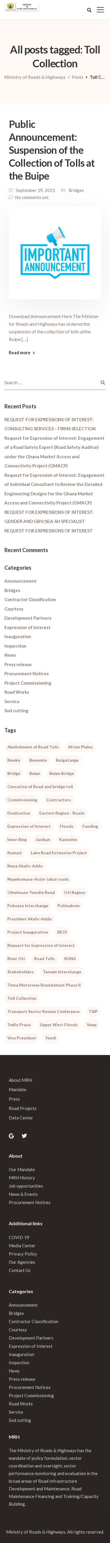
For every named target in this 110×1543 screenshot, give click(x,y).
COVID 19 (19, 1237)
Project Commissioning (27, 683)
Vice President (21, 1037)
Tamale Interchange (62, 971)
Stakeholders (20, 971)
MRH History (22, 1177)
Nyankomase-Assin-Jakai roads (38, 879)
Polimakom (68, 905)
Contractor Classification (30, 599)
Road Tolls (44, 958)
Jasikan (43, 839)
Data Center (21, 1117)
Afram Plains (80, 746)
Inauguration (17, 636)
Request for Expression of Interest (41, 945)
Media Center (22, 1245)
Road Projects (23, 1108)
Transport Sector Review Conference (43, 1011)
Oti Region (74, 892)
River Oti (16, 958)
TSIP (93, 1011)
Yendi (50, 1037)
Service (12, 701)
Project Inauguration (27, 932)
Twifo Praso (19, 1024)
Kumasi (14, 852)
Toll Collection (21, 998)
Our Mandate (22, 1169)
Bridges (76, 190)
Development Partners (27, 618)
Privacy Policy (23, 1253)
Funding (90, 826)
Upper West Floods (59, 1024)
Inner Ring (17, 839)
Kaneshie (68, 839)
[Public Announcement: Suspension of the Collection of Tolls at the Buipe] (55, 256)
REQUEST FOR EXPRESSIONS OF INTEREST (48, 530)
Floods (66, 826)
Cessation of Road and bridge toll (40, 786)
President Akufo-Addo (29, 918)
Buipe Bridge (61, 773)
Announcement (20, 581)
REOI (62, 932)
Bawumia (38, 760)
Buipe (34, 773)
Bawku (13, 760)
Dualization (18, 812)
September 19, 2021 (35, 190)
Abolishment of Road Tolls (33, 746)
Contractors (58, 799)
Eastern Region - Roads (62, 812)
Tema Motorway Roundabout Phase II (44, 984)
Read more (20, 352)
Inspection (15, 645)
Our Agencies (22, 1262)
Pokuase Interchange (27, 905)
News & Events (23, 1194)
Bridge (13, 773)
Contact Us (20, 1270)
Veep (92, 1024)
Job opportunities (26, 1185)
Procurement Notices (26, 673)
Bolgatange (67, 760)
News (10, 655)
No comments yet (32, 197)
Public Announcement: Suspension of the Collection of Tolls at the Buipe (52, 150)
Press (14, 1098)
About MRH (20, 1080)
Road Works (16, 692)
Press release (18, 664)
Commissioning (22, 799)
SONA (70, 958)
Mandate (17, 1089)
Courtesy (13, 608)
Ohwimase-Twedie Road (31, 892)
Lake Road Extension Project (59, 852)
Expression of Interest (27, 627)
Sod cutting (16, 710)
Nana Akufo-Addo (25, 865)
